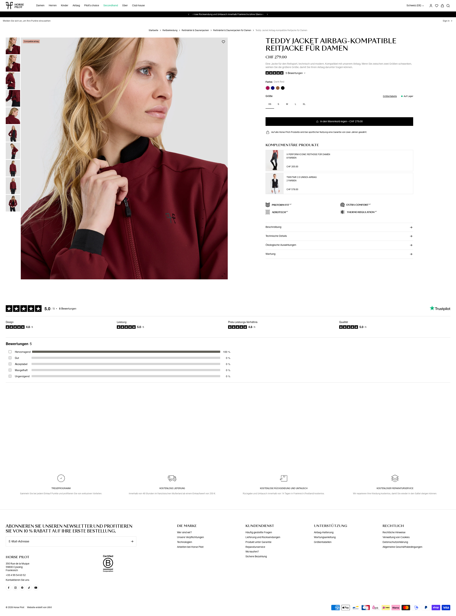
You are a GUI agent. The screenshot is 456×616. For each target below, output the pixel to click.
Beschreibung (273, 227)
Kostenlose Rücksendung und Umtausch (283, 488)
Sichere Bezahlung (256, 556)
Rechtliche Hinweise (394, 532)
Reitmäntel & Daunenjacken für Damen (232, 30)
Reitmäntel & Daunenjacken (195, 30)
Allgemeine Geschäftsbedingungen (402, 547)
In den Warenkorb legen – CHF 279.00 (341, 121)
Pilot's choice (91, 5)
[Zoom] (223, 275)
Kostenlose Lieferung (172, 488)
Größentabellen (322, 542)
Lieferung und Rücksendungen (262, 537)
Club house (138, 5)
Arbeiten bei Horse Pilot (190, 547)
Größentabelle (390, 96)
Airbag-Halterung (323, 532)
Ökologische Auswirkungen (281, 245)
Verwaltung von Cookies (396, 537)
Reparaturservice (255, 547)
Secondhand (110, 5)
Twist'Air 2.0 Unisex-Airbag (302, 177)
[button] (13, 40)
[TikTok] (29, 588)
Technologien (184, 542)
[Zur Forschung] (448, 6)
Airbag (76, 5)
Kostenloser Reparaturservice (395, 488)
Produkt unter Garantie (258, 542)
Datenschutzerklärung (395, 542)
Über (125, 5)
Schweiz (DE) (414, 5)
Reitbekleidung (170, 30)
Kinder (64, 5)
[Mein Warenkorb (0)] (442, 6)
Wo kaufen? (252, 551)
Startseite (153, 30)
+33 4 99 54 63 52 (16, 575)
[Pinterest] (22, 588)
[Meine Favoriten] (223, 42)
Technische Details (276, 236)
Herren (53, 5)
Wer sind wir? (184, 532)
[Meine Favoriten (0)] (436, 6)
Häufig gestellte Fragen (258, 532)
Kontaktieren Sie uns (17, 580)
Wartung (270, 254)
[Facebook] (8, 588)
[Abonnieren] (132, 541)
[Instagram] (15, 588)
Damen (40, 5)
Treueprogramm (61, 488)
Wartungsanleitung (325, 537)
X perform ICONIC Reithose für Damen (308, 154)
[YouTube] (36, 588)
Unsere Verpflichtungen (190, 537)
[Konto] (431, 6)
